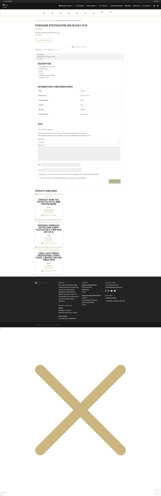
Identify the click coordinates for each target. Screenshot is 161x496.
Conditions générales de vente (115, 301)
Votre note (41, 139)
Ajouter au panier (43, 40)
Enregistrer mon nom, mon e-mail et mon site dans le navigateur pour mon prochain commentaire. (70, 174)
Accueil (37, 21)
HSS (55, 50)
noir (58, 50)
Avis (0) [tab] (39, 59)
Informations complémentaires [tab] (46, 57)
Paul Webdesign (57, 325)
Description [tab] (40, 55)
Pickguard (44, 21)
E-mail (40, 170)
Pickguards (51, 21)
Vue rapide (49, 212)
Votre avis (41, 145)
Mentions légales (111, 298)
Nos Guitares (91, 6)
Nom (40, 165)
